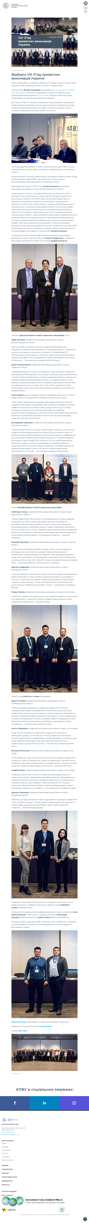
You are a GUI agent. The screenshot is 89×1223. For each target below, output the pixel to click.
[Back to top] (85, 1219)
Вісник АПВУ (42, 95)
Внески (4, 1143)
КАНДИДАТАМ (7, 1169)
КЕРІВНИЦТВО (7, 1181)
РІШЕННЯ (5, 1173)
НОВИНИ (5, 1165)
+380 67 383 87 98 (7, 1132)
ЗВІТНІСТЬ (6, 1185)
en (85, 12)
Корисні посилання (8, 1160)
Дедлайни (5, 1147)
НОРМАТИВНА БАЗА (9, 1177)
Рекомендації (6, 1150)
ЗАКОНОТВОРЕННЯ (9, 1191)
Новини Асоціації (18, 70)
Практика (5, 1153)
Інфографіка (5, 1157)
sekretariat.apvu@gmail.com (10, 1134)
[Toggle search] (86, 8)
